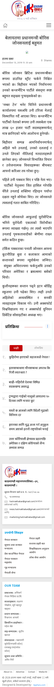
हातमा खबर (8, 59)
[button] (49, 25)
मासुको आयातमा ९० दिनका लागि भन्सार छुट (29, 398)
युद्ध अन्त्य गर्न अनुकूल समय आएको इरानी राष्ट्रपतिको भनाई (28, 427)
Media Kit (43, 671)
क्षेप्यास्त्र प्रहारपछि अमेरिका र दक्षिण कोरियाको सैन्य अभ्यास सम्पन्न (27, 443)
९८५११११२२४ (15, 497)
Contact (31, 671)
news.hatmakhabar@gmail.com (25, 509)
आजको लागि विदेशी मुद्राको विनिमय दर (28, 413)
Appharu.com (39, 685)
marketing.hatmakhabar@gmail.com (27, 517)
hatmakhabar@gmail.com (22, 501)
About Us (8, 671)
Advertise (20, 671)
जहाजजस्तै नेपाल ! (29, 357)
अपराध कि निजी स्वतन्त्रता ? (29, 370)
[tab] (16, 348)
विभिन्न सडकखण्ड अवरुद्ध (24, 384)
